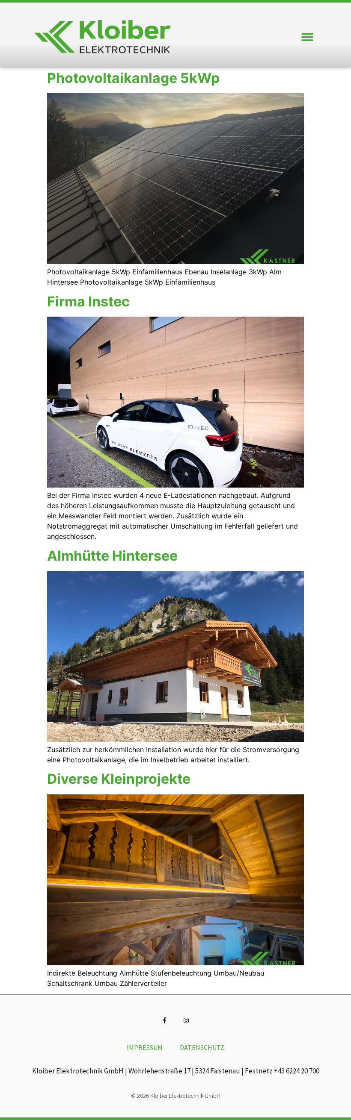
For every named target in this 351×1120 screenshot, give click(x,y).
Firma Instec (88, 301)
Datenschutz (202, 1047)
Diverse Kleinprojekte (118, 778)
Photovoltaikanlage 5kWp (133, 78)
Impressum (145, 1047)
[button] (307, 37)
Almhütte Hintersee (112, 555)
